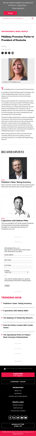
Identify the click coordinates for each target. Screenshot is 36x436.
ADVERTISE (18, 393)
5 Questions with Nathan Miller (14, 221)
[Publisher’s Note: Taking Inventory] (18, 168)
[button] (18, 374)
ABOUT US (18, 390)
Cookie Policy (21, 5)
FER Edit (4, 46)
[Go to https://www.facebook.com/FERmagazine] (10, 417)
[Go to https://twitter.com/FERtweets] (18, 417)
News (17, 32)
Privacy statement (18, 8)
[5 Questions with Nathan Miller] (18, 206)
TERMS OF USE (18, 408)
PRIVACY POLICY (18, 405)
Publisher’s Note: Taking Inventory (16, 182)
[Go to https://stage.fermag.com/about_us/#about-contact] (22, 417)
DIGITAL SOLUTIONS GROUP (18, 396)
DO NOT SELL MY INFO (18, 411)
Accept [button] (10, 13)
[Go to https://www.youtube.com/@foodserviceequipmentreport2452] (26, 417)
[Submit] (33, 18)
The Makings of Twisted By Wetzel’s (18, 318)
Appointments (8, 32)
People (24, 32)
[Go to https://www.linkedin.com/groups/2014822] (14, 417)
